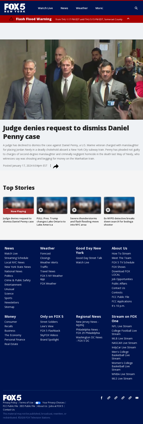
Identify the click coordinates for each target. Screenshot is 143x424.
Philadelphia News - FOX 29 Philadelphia (88, 331)
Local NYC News (14, 262)
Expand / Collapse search (136, 8)
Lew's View (46, 326)
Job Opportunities (122, 279)
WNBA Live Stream (123, 374)
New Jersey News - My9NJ (87, 323)
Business (9, 330)
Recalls (8, 326)
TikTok (116, 398)
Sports (8, 298)
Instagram (109, 398)
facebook (102, 398)
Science (9, 293)
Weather (47, 248)
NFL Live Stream (122, 326)
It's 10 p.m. (118, 306)
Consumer (10, 321)
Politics (8, 275)
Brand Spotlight (49, 339)
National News (13, 271)
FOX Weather (48, 283)
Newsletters (11, 302)
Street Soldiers (49, 321)
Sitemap (9, 307)
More (99, 8)
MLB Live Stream (122, 338)
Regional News (88, 316)
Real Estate (11, 344)
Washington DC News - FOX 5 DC (89, 339)
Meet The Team (121, 258)
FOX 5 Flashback (50, 330)
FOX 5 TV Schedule (123, 262)
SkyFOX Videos (49, 335)
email (137, 398)
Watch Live (11, 253)
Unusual (9, 289)
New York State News (17, 267)
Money (10, 316)
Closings (45, 258)
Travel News (47, 271)
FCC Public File (120, 297)
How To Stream (121, 253)
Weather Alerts (49, 262)
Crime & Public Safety (17, 280)
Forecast (45, 253)
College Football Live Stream (124, 332)
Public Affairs (119, 283)
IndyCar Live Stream (124, 347)
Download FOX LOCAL (121, 272)
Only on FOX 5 (51, 316)
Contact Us (118, 288)
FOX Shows (118, 267)
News (9, 248)
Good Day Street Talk (89, 258)
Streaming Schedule (16, 258)
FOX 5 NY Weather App (51, 277)
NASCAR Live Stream (124, 343)
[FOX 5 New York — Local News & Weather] (16, 8)
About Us (119, 248)
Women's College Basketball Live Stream (122, 366)
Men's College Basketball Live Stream (121, 355)
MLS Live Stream (122, 378)
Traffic (44, 267)
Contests (117, 292)
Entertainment (13, 284)
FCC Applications (122, 301)
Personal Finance (14, 339)
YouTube (123, 398)
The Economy (12, 335)
